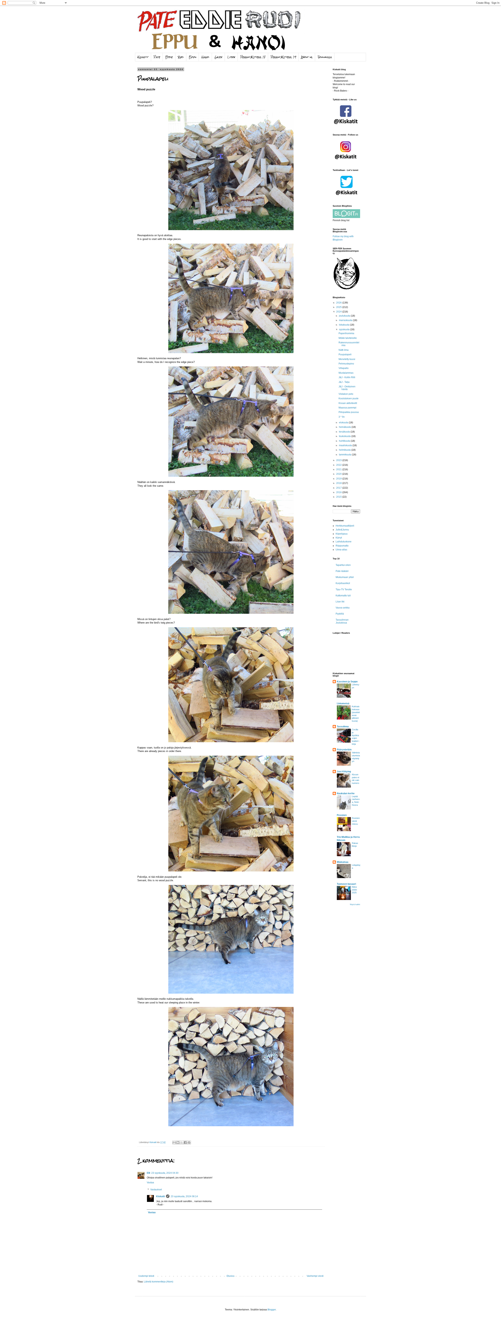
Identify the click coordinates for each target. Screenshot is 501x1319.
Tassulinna (343, 726)
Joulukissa (325, 57)
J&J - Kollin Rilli (347, 377)
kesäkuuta (345, 431)
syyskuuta (344, 329)
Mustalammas (346, 372)
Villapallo (344, 368)
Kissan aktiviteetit (348, 403)
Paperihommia (346, 333)
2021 (339, 469)
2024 (339, 311)
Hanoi (205, 57)
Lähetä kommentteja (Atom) (158, 1281)
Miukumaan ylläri (345, 577)
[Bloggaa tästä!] (178, 1142)
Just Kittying (344, 771)
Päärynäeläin (344, 749)
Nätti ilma (344, 350)
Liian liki (340, 601)
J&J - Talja (344, 382)
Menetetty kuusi (347, 359)
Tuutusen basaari (346, 884)
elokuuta (344, 422)
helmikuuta (345, 450)
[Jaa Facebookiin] (185, 1142)
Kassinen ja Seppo (347, 681)
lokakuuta (344, 324)
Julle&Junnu (342, 529)
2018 (339, 483)
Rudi (181, 57)
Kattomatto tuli (343, 595)
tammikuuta (345, 454)
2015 (339, 496)
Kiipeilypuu (342, 533)
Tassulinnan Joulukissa (342, 621)
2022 (339, 465)
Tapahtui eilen (343, 565)
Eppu (192, 57)
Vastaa (150, 1182)
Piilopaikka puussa (349, 412)
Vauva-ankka (343, 607)
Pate (157, 57)
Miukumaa (342, 862)
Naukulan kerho (345, 793)
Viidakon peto (346, 394)
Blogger (272, 1309)
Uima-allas (341, 549)
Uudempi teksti (146, 1276)
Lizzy (231, 57)
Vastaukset (156, 1189)
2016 (339, 492)
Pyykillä (340, 613)
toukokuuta (345, 436)
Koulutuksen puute (349, 398)
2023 (339, 460)
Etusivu (230, 1276)
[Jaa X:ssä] (182, 1142)
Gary (218, 57)
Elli (148, 1173)
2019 (339, 478)
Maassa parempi (347, 407)
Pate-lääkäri (342, 571)
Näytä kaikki (355, 904)
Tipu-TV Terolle (344, 589)
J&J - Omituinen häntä (347, 388)
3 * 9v (342, 416)
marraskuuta (346, 320)
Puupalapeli (345, 354)
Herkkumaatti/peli (345, 525)
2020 (339, 474)
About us (307, 57)
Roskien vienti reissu (356, 821)
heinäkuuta (345, 427)
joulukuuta (345, 315)
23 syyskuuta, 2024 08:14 (184, 1196)
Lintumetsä (343, 703)
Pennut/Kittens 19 (283, 57)
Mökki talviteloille (348, 338)
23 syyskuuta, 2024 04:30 (164, 1173)
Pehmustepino (346, 363)
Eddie (169, 57)
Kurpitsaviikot (343, 583)
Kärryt (339, 537)
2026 (339, 302)
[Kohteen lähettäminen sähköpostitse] (174, 1142)
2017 (339, 487)
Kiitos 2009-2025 (354, 890)
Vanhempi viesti (315, 1276)
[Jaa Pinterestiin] (189, 1142)
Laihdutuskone (343, 541)
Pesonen (342, 815)
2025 (339, 307)
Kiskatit (143, 57)
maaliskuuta (345, 445)
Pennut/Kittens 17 (253, 57)
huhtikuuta (345, 441)
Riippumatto (342, 545)
